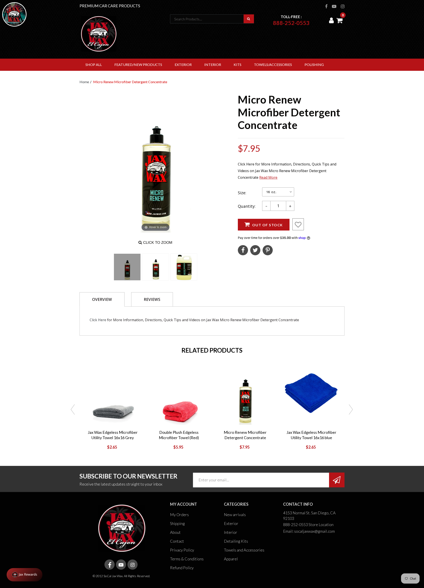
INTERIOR (212, 64)
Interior (230, 532)
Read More (268, 177)
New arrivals (235, 514)
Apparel (231, 558)
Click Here (98, 319)
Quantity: (247, 206)
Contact (177, 541)
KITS (237, 64)
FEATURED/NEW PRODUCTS (138, 64)
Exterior (231, 523)
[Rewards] (24, 574)
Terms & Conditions (187, 558)
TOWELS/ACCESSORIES (273, 64)
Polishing (314, 64)
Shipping (177, 523)
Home (84, 82)
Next (351, 409)
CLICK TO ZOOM (157, 242)
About (175, 532)
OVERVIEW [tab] (102, 299)
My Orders (179, 514)
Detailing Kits (236, 541)
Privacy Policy (182, 550)
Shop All (93, 64)
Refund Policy (182, 567)
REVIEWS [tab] (152, 299)
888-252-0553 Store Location (308, 524)
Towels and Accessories (244, 550)
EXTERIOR (183, 64)
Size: (242, 192)
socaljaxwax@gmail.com (314, 531)
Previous (73, 409)
